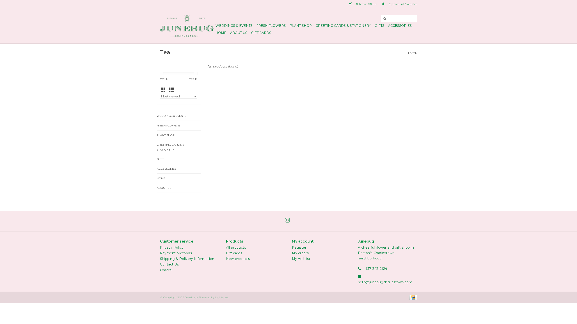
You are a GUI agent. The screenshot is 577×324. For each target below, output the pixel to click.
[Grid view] (164, 90)
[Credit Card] (412, 297)
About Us (238, 33)
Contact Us (169, 264)
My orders (300, 253)
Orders (165, 270)
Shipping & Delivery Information (187, 259)
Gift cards (261, 33)
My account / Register (402, 4)
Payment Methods (176, 253)
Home (220, 33)
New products (238, 259)
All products (236, 247)
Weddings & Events (233, 26)
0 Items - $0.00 (366, 4)
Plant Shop (301, 26)
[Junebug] (187, 26)
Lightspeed (222, 297)
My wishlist (301, 259)
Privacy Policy (172, 247)
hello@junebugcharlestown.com (385, 282)
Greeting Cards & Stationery (343, 26)
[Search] (385, 18)
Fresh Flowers (271, 26)
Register (299, 247)
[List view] (172, 90)
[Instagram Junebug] (288, 221)
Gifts (379, 26)
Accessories (400, 26)
